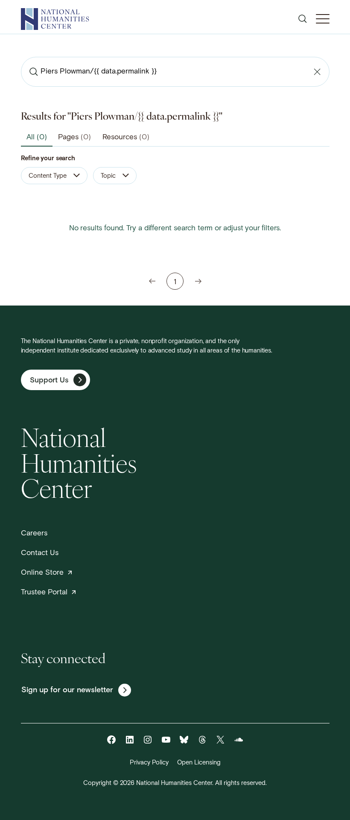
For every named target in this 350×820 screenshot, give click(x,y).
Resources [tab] (125, 137)
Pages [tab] (74, 137)
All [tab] (36, 137)
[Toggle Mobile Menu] (323, 19)
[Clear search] (317, 72)
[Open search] (303, 19)
